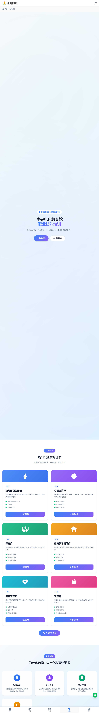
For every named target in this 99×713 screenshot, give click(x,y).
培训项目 (42, 238)
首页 (6, 9)
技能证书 (12, 9)
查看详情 (26, 514)
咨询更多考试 (51, 633)
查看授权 (59, 238)
